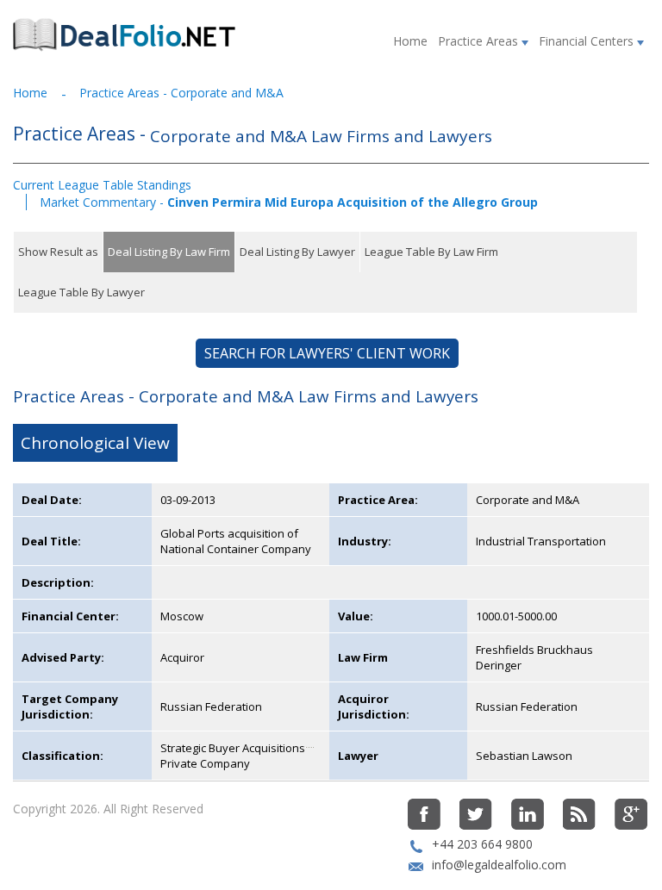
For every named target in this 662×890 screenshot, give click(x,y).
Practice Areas (479, 41)
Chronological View (95, 443)
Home (410, 41)
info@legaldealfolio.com (499, 864)
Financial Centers (588, 41)
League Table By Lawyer (81, 292)
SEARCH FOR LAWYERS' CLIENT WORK (327, 353)
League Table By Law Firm (431, 251)
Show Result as (58, 251)
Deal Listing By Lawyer (297, 251)
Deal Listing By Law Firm (169, 251)
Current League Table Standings (102, 185)
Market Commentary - (289, 202)
